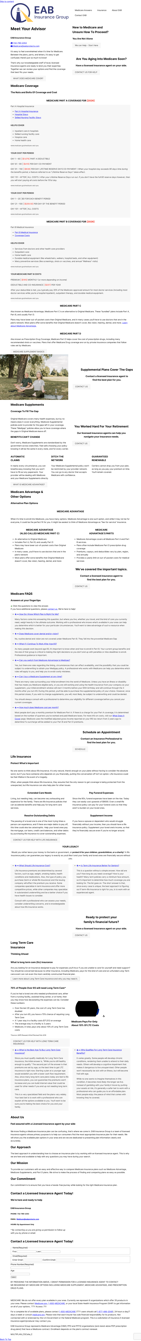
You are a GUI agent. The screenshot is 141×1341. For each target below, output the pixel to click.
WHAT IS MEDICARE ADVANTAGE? (29, 484)
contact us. (52, 609)
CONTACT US (81, 386)
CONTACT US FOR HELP (86, 72)
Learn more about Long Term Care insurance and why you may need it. (45, 979)
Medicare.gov (41, 1303)
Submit (13, 1277)
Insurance (101, 10)
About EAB (117, 10)
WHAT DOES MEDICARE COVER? (28, 78)
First (14, 1251)
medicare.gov (38, 1315)
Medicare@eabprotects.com (28, 1219)
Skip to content (7, 1)
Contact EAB (80, 15)
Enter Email (17, 1260)
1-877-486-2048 (105, 1311)
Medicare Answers (83, 10)
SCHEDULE (80, 749)
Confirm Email (49, 1260)
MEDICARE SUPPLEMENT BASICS (28, 352)
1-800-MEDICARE (56, 1303)
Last (39, 1251)
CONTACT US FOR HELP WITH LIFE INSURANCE (35, 840)
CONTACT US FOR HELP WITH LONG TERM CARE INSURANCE (36, 1042)
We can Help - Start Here (86, 45)
